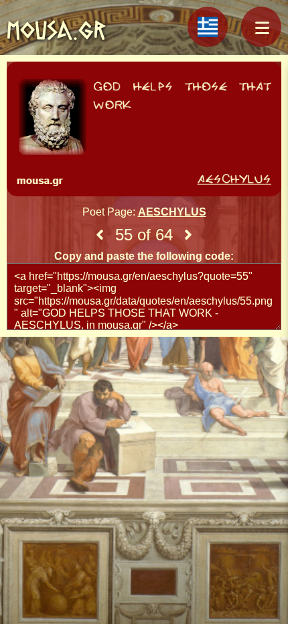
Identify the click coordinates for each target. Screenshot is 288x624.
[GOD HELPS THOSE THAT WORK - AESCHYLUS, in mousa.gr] (144, 131)
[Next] (188, 235)
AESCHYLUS (172, 212)
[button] (261, 27)
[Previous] (100, 235)
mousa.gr (56, 30)
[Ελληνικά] (208, 27)
